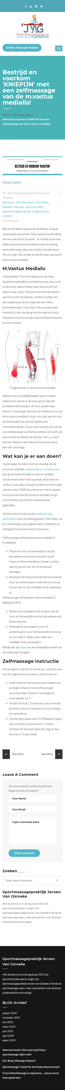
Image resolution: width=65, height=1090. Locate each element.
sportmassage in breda (16, 211)
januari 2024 (9, 1012)
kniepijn (7, 207)
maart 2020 (9, 1026)
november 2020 (11, 1017)
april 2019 (8, 1035)
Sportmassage (22, 115)
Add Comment (24, 853)
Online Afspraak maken (22, 47)
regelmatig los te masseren (42, 469)
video (23, 647)
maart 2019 (9, 1040)
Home (6, 115)
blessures (8, 202)
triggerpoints (40, 211)
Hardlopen (42, 202)
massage (18, 207)
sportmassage (35, 207)
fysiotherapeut (25, 202)
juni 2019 (7, 1031)
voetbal (7, 216)
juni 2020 (7, 1022)
